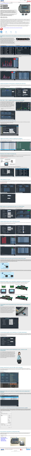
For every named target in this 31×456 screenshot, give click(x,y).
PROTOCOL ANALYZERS (6, 3)
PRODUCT (3, 3)
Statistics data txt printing (3, 440)
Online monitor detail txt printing (4, 438)
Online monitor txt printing (3, 437)
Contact (27, 2)
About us (19, 2)
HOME (1, 3)
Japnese (27, 0)
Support (11, 2)
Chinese (30, 0)
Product (4, 2)
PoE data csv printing (3, 439)
